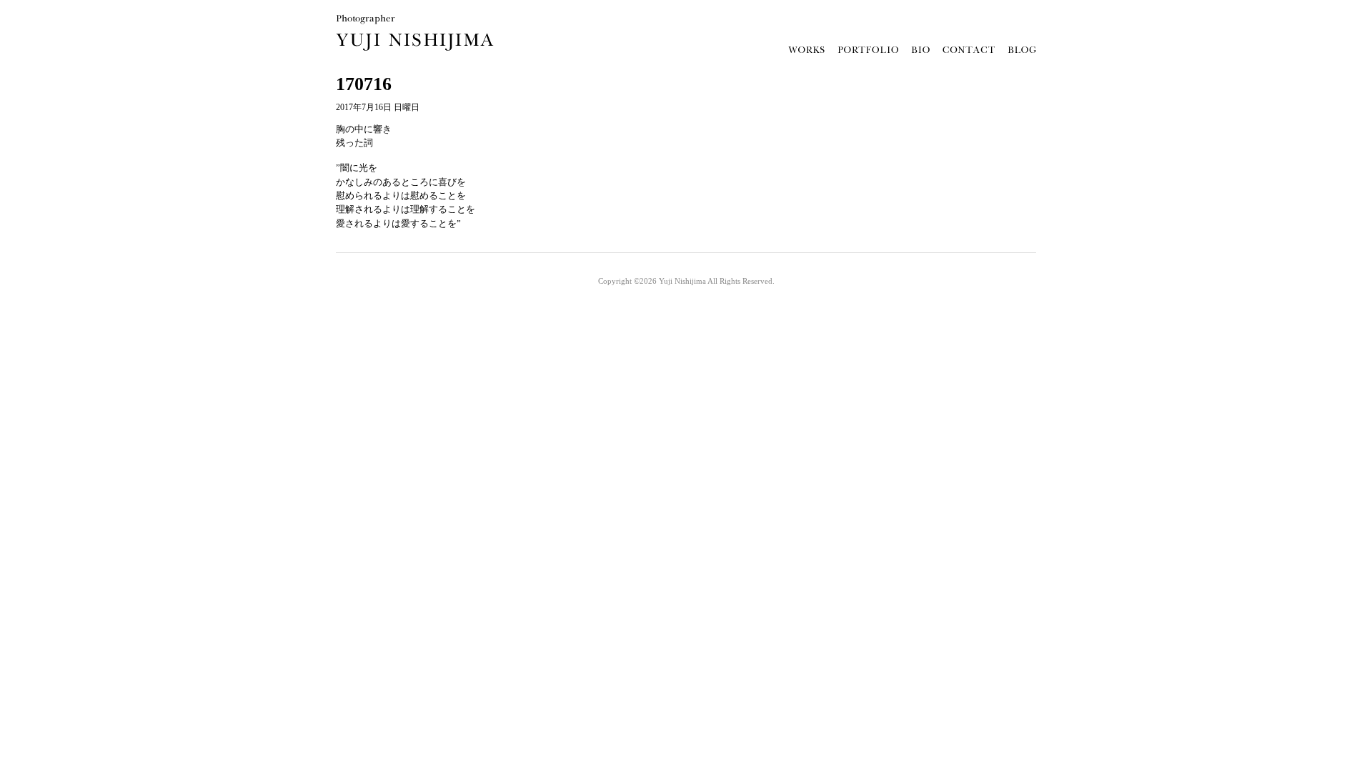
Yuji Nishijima (682, 281)
